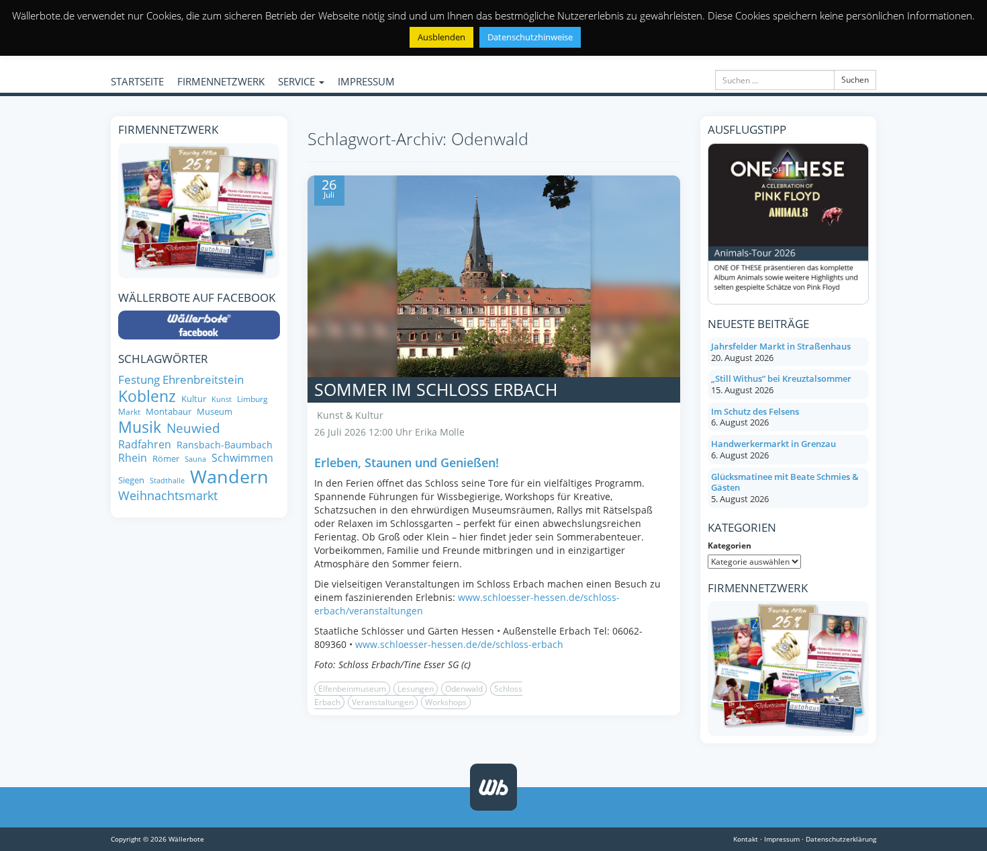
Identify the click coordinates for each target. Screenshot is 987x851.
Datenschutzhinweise (530, 37)
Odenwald (464, 688)
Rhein (132, 457)
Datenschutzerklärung (841, 839)
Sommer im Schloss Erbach (435, 389)
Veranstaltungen (383, 702)
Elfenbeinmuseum (352, 688)
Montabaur (168, 411)
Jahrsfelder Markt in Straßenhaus (781, 346)
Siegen (131, 480)
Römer (165, 458)
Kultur (193, 399)
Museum (214, 411)
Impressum (782, 839)
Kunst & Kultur (350, 415)
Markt (129, 412)
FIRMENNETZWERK (221, 81)
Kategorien (729, 545)
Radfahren (144, 444)
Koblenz (147, 396)
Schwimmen (242, 457)
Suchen (855, 79)
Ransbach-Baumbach (225, 445)
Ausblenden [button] (441, 37)
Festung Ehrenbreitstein (181, 379)
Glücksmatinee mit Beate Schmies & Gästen (785, 482)
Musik (139, 427)
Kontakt (745, 839)
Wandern (229, 476)
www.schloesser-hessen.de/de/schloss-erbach (459, 644)
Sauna (195, 459)
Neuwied (193, 428)
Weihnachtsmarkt (168, 495)
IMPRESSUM (366, 81)
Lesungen (415, 688)
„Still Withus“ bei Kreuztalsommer (781, 378)
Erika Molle (440, 432)
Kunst (221, 399)
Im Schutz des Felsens (755, 411)
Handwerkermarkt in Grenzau (773, 444)
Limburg (252, 399)
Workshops (446, 702)
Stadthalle (167, 481)
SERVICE (298, 81)
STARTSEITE (137, 81)
